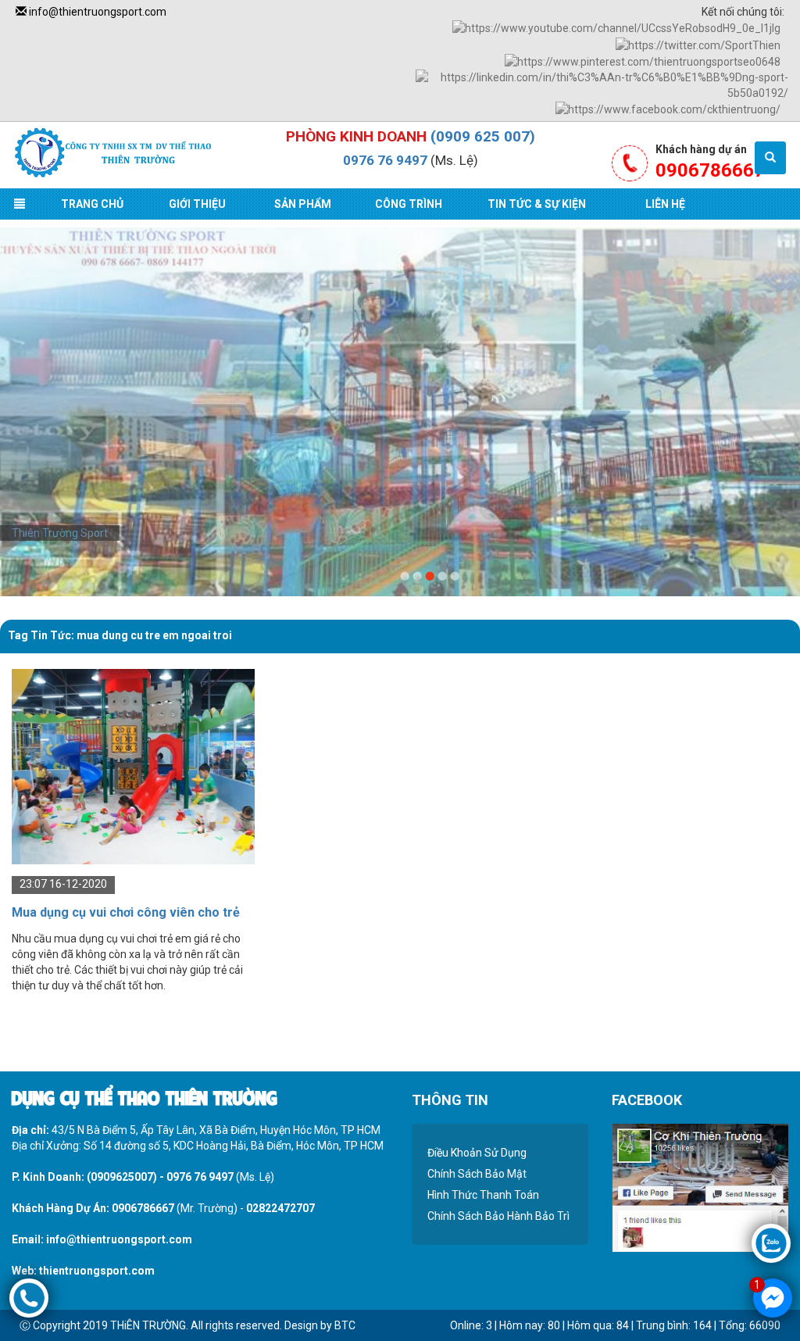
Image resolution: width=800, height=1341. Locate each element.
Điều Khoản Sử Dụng (477, 1152)
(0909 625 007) (482, 136)
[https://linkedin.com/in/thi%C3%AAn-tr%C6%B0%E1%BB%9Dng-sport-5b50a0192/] (602, 84)
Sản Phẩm (302, 204)
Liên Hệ (665, 204)
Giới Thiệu (197, 204)
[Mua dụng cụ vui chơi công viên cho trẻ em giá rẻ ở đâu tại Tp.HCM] (133, 766)
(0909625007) (122, 1177)
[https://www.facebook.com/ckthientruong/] (667, 108)
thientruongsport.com (97, 1270)
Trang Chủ (92, 204)
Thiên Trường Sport (60, 533)
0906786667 (143, 1208)
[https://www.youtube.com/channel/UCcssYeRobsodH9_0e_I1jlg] (616, 27)
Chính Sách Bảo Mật (477, 1174)
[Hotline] (28, 1297)
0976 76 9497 (385, 160)
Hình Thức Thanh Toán (483, 1195)
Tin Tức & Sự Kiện (537, 204)
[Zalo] (771, 1242)
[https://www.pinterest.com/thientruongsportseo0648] (642, 61)
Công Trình (408, 204)
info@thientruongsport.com (96, 11)
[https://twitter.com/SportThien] (698, 44)
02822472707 (280, 1208)
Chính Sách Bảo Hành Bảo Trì (498, 1216)
